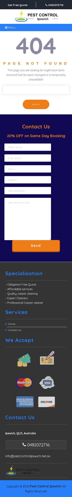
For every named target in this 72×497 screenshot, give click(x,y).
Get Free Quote (17, 5)
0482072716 (55, 5)
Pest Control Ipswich (45, 486)
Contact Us (14, 330)
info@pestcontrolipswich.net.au (27, 456)
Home (11, 323)
